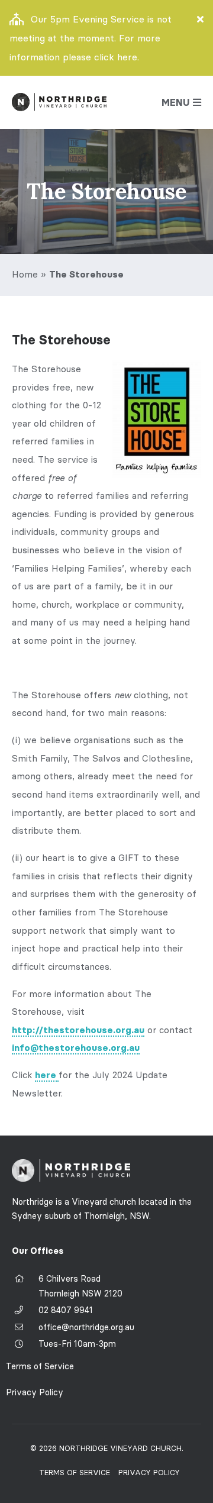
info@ (76, 1047)
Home (25, 274)
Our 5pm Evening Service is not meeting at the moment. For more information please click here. (90, 38)
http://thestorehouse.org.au (78, 1030)
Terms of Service (40, 1366)
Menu (176, 102)
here (47, 1075)
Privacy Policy (34, 1392)
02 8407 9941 (65, 1310)
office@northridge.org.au (86, 1327)
